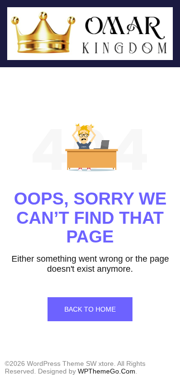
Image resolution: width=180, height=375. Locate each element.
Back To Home (90, 309)
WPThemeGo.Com (106, 371)
